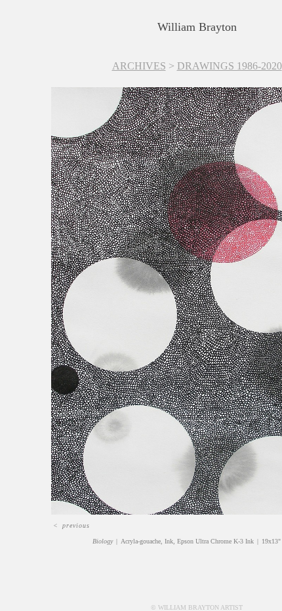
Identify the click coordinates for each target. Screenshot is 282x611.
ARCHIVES (139, 65)
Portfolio (89, 43)
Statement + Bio (156, 43)
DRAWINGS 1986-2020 (229, 65)
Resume (223, 43)
